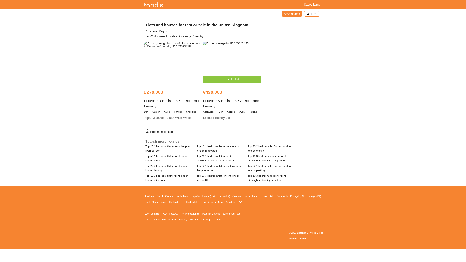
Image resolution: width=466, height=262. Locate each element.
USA (240, 202)
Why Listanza (152, 213)
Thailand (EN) (193, 202)
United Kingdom (226, 202)
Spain (163, 202)
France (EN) (208, 196)
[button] (311, 13)
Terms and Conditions (165, 219)
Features (173, 213)
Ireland (255, 196)
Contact (217, 219)
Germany (237, 196)
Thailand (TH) (176, 202)
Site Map (205, 219)
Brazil (160, 196)
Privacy (183, 219)
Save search (292, 13)
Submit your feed (231, 213)
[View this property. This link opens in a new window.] (173, 64)
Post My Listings (211, 213)
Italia (264, 196)
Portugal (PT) (314, 196)
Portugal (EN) (297, 196)
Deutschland (182, 196)
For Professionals (190, 213)
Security (194, 219)
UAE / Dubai (209, 202)
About (148, 219)
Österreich (282, 196)
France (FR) (223, 196)
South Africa (151, 202)
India (247, 196)
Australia (149, 196)
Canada (169, 196)
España (195, 196)
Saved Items (312, 4)
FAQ (164, 213)
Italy (272, 196)
